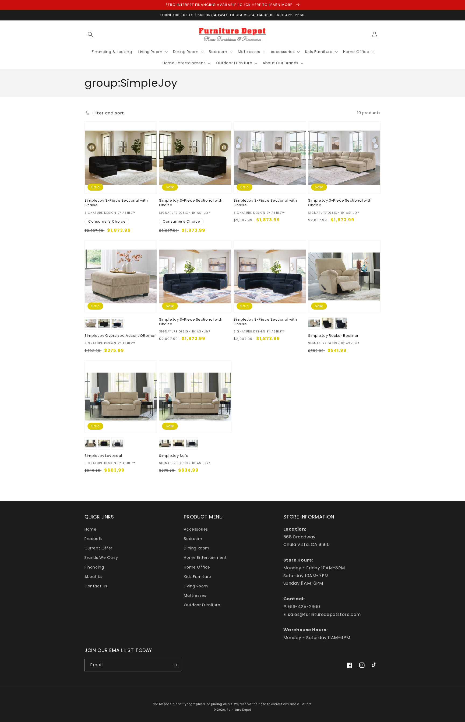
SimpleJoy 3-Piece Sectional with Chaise (116, 203)
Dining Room (196, 548)
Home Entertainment (205, 557)
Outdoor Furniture (202, 605)
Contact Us (95, 586)
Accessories (196, 529)
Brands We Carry (101, 557)
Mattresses (195, 595)
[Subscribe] (175, 665)
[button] (90, 34)
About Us (93, 576)
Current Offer (98, 548)
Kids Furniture (197, 576)
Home (90, 529)
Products (93, 538)
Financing (94, 567)
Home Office (197, 567)
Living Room (196, 586)
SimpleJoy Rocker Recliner (333, 336)
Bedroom (193, 538)
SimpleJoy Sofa (173, 456)
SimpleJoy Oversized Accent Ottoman (120, 336)
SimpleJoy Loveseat (103, 456)
